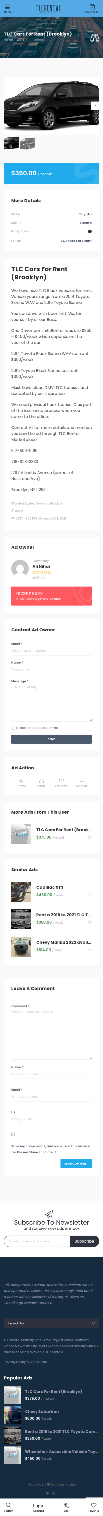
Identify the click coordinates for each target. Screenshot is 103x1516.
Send (51, 739)
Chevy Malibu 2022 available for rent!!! (64, 942)
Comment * (20, 1006)
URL (14, 1112)
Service (13, 74)
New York (42, 503)
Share (21, 786)
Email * (16, 644)
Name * (17, 662)
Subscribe (84, 1241)
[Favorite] (90, 838)
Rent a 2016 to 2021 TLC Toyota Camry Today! (64, 915)
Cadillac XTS (50, 887)
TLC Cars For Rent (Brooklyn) (64, 830)
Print (41, 786)
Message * (19, 681)
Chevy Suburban (42, 1411)
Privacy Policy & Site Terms (25, 1361)
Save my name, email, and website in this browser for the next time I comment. (51, 1149)
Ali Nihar (41, 566)
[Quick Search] (94, 38)
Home (8, 40)
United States (24, 503)
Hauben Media (63, 1484)
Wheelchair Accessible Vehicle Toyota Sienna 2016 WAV (62, 1451)
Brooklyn (56, 503)
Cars (20, 40)
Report (81, 786)
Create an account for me (37, 727)
